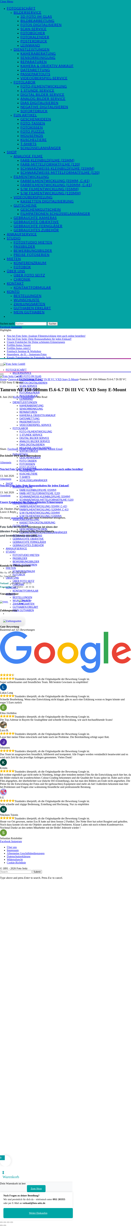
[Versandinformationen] (8, 602)
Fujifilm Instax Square (19, 345)
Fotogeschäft (21, 8)
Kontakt (15, 283)
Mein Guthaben (29, 312)
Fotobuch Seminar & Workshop (24, 351)
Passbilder (24, 246)
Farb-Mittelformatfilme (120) (50, 164)
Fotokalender (34, 37)
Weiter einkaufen (38, 1213)
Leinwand (30, 45)
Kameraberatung (38, 53)
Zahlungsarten (29, 304)
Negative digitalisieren (44, 107)
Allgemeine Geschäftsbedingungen (26, 853)
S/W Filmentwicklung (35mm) (49, 189)
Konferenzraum (30, 263)
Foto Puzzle (32, 131)
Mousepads (31, 136)
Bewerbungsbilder (33, 250)
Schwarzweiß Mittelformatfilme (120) (60, 172)
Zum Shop (36, 1188)
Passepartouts (35, 74)
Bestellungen (27, 296)
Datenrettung (35, 70)
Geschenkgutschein (40, 209)
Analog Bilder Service (43, 99)
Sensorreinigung (37, 58)
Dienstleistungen (31, 49)
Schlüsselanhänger (40, 148)
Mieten (14, 259)
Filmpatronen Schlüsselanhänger (55, 214)
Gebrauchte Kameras (35, 218)
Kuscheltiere (33, 140)
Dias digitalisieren (39, 103)
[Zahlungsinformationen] (12, 621)
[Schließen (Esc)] (11, 1222)
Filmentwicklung (31, 177)
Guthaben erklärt (32, 308)
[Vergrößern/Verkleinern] (1, 1222)
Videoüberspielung (33, 197)
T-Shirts (28, 144)
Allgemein (5, 462)
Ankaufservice (22, 234)
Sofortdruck (34, 111)
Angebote (5, 495)
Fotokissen (31, 127)
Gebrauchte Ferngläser (38, 226)
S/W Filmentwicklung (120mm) (50, 193)
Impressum (13, 850)
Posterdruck (33, 41)
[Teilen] (8, 1222)
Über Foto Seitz (29, 275)
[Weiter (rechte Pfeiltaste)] (4, 1225)
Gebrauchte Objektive (36, 222)
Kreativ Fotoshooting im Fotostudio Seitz (29, 357)
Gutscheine (25, 205)
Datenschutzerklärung (18, 856)
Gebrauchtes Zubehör (36, 230)
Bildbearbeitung (37, 21)
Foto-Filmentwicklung (43, 86)
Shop (12, 152)
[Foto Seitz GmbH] (14, 363)
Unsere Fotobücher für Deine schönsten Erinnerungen (36, 342)
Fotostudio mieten (33, 242)
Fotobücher (32, 33)
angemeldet (17, 517)
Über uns (16, 271)
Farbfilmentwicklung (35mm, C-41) (55, 181)
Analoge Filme (28, 156)
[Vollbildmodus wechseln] (4, 1222)
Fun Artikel (25, 115)
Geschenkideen (35, 119)
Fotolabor (24, 82)
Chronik (22, 279)
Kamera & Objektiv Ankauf (47, 66)
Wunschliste (27, 300)
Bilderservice (27, 12)
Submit (37, 872)
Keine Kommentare (23, 396)
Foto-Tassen (32, 123)
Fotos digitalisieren (41, 25)
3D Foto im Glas (36, 16)
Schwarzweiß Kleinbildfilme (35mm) (57, 168)
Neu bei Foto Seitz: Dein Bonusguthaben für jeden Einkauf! (39, 339)
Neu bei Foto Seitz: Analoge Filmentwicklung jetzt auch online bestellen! (46, 335)
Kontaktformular (32, 287)
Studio (14, 238)
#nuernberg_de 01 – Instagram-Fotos (27, 354)
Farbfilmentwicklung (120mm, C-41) (56, 185)
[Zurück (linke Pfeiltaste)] (1, 1225)
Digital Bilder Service (42, 94)
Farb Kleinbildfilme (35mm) (47, 160)
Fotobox (22, 267)
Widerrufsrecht (15, 859)
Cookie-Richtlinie (16, 862)
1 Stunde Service (37, 90)
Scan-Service (33, 29)
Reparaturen (33, 62)
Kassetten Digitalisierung (47, 201)
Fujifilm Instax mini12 (19, 348)
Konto (13, 292)
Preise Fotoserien (31, 255)
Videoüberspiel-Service (44, 78)
